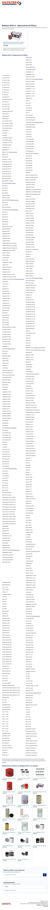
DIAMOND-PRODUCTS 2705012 (9, 327)
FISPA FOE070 (5, 384)
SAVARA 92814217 (30, 496)
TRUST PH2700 (29, 611)
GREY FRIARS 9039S (6, 582)
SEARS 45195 (28, 503)
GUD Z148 (4, 596)
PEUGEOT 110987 (29, 390)
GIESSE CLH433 (5, 528)
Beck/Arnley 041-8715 (7, 164)
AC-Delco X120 (5, 92)
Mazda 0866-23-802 (30, 206)
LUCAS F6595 (29, 136)
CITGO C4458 (5, 281)
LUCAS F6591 (29, 131)
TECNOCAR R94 (29, 556)
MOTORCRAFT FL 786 (30, 318)
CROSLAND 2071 (6, 296)
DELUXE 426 (5, 312)
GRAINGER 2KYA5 (6, 547)
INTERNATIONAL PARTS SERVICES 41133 (11, 695)
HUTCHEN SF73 (5, 666)
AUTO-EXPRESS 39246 (7, 140)
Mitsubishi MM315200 (30, 290)
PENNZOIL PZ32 (29, 388)
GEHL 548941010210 (6, 492)
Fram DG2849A (5, 466)
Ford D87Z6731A (6, 459)
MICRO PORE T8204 (30, 259)
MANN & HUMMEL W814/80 (32, 177)
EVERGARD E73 (5, 346)
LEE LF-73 (28, 100)
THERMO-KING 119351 (31, 582)
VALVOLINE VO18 (29, 642)
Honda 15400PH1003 (7, 654)
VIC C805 (28, 676)
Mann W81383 (29, 160)
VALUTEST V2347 (29, 640)
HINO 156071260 (6, 637)
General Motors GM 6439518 (8, 514)
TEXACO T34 (28, 565)
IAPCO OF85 (5, 680)
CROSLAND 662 (5, 303)
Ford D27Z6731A (6, 451)
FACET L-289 (5, 351)
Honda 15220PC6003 (6, 642)
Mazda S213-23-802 (30, 247)
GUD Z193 (4, 601)
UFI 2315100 (28, 621)
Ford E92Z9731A (5, 463)
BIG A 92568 (5, 193)
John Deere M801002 (6, 745)
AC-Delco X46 (5, 94)
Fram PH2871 (5, 471)
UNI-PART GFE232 (29, 625)
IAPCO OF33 (5, 675)
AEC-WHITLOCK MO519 (7, 99)
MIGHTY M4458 (29, 271)
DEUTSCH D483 (5, 322)
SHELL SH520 (28, 520)
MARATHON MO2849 (30, 182)
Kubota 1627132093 (30, 81)
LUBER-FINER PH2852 (30, 124)
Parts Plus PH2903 (30, 383)
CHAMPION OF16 (6, 269)
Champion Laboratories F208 (8, 274)
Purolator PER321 (29, 438)
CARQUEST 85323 (6, 236)
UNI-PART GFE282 (29, 630)
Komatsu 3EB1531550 (30, 67)
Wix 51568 (28, 716)
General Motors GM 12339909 (8, 499)
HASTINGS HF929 (6, 620)
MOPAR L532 (28, 297)
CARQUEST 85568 (6, 240)
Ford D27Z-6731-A (6, 449)
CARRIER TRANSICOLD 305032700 (9, 248)
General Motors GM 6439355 (8, 511)
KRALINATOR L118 (30, 72)
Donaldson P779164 (6, 336)
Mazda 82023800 (29, 230)
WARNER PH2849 (29, 693)
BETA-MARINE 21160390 (7, 181)
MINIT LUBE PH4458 (30, 280)
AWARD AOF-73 (5, 149)
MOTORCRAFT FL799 (30, 323)
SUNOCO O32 (29, 539)
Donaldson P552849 (6, 334)
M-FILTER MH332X (30, 151)
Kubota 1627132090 (30, 76)
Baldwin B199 (5, 154)
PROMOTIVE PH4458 (30, 417)
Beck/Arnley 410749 (6, 171)
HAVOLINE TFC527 (6, 630)
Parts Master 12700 (30, 378)
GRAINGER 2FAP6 (6, 545)
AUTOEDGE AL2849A (6, 145)
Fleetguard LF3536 (6, 399)
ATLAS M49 (4, 135)
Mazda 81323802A (30, 218)
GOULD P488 (5, 543)
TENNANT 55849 (29, 561)
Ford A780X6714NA (6, 439)
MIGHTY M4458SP (30, 273)
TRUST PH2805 (29, 613)
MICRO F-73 (28, 254)
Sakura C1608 (29, 484)
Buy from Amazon (13, 152)
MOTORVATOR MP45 (30, 328)
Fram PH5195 (5, 483)
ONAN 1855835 (29, 371)
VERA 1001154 (29, 659)
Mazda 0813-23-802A (30, 201)
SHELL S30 (28, 515)
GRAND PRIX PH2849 (6, 550)
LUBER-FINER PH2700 (30, 117)
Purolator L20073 (29, 434)
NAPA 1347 (28, 342)
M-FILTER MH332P (30, 148)
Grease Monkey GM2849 (7, 557)
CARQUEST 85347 (6, 238)
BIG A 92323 (5, 185)
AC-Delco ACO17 (6, 75)
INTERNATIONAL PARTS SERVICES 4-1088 (11, 690)
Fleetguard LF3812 (6, 403)
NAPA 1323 (28, 338)
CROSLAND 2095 (6, 298)
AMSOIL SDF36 (5, 118)
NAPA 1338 (28, 340)
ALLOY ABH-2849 (6, 109)
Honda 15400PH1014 (7, 659)
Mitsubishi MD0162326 (31, 285)
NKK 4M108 (28, 369)
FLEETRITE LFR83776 (6, 415)
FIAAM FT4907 (5, 360)
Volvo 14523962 (29, 681)
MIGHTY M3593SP (30, 266)
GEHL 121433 (5, 487)
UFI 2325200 (28, 623)
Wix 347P (28, 709)
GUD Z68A (4, 608)
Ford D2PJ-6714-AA (6, 454)
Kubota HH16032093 (30, 84)
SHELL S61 (28, 517)
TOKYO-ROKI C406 (30, 594)
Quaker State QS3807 (30, 453)
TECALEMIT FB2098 (30, 546)
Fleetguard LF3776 (6, 401)
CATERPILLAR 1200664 (7, 262)
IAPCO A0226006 (6, 673)
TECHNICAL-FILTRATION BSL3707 (33, 551)
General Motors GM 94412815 (8, 521)
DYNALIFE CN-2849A (6, 339)
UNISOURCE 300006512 (31, 633)
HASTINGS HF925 (6, 618)
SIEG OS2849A (29, 527)
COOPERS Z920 (5, 291)
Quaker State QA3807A (31, 450)
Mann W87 (28, 172)
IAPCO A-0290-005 (6, 671)
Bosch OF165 (5, 216)
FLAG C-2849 (5, 387)
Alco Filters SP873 (6, 104)
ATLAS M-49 (4, 133)
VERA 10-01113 (29, 654)
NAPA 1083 (28, 335)
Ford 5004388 (5, 423)
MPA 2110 (28, 331)
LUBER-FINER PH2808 (30, 119)
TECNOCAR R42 (29, 553)
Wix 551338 (28, 719)
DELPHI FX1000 (5, 310)
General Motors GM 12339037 (8, 497)
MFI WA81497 (29, 251)
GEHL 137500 (5, 490)
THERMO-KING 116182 (31, 580)
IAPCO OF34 (5, 678)
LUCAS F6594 (29, 134)
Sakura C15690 (29, 477)
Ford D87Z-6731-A (6, 456)
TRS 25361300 (29, 609)
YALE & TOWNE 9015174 (31, 743)
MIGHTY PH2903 (29, 275)
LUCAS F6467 (29, 129)
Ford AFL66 (4, 447)
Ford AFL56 (4, 444)
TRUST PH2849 (29, 616)
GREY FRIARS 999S (6, 584)
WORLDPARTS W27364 (30, 728)
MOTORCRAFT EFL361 (30, 309)
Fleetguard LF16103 (6, 391)
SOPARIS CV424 (29, 529)
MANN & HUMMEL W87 (31, 179)
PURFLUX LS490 (29, 429)
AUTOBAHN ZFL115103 (7, 142)
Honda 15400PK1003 (6, 663)
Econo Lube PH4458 (6, 344)
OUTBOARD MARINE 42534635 (32, 374)
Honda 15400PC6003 (6, 649)
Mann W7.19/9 (29, 158)
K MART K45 (4, 752)
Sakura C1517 (29, 474)
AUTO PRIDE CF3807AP (7, 137)
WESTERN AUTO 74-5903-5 (31, 704)
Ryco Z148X (28, 467)
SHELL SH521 (28, 522)
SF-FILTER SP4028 (29, 508)
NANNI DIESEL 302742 (31, 333)
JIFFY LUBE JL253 (5, 738)
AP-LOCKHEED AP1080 (7, 121)
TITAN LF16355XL (29, 589)
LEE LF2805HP (29, 110)
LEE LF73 (28, 112)
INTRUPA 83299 (5, 697)
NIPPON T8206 (29, 366)
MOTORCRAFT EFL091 (30, 302)
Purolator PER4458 (30, 441)
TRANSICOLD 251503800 (31, 604)
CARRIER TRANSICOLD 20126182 (9, 243)
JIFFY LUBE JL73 (5, 743)
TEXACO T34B (29, 568)
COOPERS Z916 (5, 288)
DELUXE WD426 (5, 317)
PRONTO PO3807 (29, 422)
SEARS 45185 (28, 501)
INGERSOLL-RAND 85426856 (8, 685)
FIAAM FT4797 (5, 358)
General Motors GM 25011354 (8, 502)
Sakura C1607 (29, 482)
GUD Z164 (4, 599)
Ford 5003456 (5, 420)
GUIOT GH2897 (5, 611)
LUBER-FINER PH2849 (30, 122)
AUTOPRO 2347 (5, 147)
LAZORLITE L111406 (30, 96)
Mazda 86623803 (29, 235)
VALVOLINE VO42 (29, 649)
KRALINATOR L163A (30, 74)
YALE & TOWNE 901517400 (31, 745)
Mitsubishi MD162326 (30, 287)
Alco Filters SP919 (6, 106)
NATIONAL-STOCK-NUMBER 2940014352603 (35, 350)
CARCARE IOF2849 (6, 228)
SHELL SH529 (28, 525)
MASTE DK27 (28, 196)
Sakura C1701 (29, 486)
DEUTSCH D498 (5, 324)
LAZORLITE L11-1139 (30, 88)
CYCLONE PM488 (6, 308)
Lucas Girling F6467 (30, 139)
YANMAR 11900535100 (31, 748)
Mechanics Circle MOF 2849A (32, 249)
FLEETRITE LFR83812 (6, 418)
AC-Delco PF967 (5, 89)
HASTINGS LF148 (6, 623)
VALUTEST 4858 (29, 637)
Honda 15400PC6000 (6, 647)
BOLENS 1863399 (6, 195)
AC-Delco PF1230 (6, 82)
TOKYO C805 (28, 592)
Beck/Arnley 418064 (6, 178)
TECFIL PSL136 (29, 549)
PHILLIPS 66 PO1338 (30, 395)
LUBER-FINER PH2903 (30, 127)
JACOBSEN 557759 (6, 735)
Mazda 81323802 (29, 215)
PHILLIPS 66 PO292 (30, 398)
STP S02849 (28, 534)
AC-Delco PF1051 (6, 77)
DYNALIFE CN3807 (6, 341)
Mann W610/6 (29, 155)
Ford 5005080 (5, 427)
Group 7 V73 (5, 592)
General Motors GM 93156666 (8, 519)
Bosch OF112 (5, 212)
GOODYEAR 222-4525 (7, 535)
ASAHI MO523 (5, 130)
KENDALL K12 (29, 60)
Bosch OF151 (5, 214)
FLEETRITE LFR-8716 (6, 411)
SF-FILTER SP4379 (29, 510)
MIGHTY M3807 (29, 268)
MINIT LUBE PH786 (30, 283)
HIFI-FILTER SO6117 (6, 635)
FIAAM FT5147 (5, 365)
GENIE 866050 (5, 526)
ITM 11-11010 (5, 716)
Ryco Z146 (28, 462)
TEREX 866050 (29, 563)
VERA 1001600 (29, 664)
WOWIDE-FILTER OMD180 (31, 736)
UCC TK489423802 (30, 618)
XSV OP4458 (28, 738)
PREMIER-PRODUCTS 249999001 (33, 410)
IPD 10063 (4, 699)
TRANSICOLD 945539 (30, 606)
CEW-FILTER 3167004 (6, 267)
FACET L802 (4, 353)
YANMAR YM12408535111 (31, 755)
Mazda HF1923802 (30, 244)
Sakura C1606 (29, 479)
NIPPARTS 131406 (29, 359)
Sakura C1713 (29, 489)
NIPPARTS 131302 (29, 354)
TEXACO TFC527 (29, 570)
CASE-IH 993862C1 (6, 255)
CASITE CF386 (5, 260)
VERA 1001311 (29, 661)
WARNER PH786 (29, 697)
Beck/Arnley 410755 (6, 173)
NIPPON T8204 (29, 364)
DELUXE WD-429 (5, 315)
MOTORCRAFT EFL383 (30, 311)
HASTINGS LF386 (6, 628)
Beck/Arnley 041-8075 (7, 161)
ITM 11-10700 (5, 714)
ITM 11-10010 (5, 711)
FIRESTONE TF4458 (6, 382)
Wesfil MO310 (29, 700)
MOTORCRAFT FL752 (30, 321)
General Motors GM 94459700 (8, 523)
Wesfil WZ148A (29, 702)
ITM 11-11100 (5, 719)
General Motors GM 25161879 (8, 509)
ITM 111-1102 (5, 731)
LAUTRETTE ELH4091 (30, 86)
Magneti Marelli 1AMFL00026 (32, 153)
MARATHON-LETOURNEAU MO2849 (33, 189)
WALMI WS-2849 (29, 688)
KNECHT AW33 (29, 62)
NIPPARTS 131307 (29, 357)
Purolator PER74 (29, 443)
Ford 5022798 (5, 430)
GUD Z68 (4, 606)
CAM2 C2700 (5, 224)
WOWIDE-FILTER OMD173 (31, 733)
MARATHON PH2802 (30, 184)
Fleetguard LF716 (6, 408)
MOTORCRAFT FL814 (30, 326)
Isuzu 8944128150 (6, 704)
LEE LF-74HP (28, 103)
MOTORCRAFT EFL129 (30, 304)
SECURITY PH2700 (30, 506)
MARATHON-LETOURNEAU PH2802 (33, 191)
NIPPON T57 (28, 362)
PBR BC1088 (28, 386)
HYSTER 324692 (5, 668)
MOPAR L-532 (29, 295)
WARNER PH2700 (29, 690)
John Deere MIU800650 (7, 747)
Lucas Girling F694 (30, 146)
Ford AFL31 (4, 442)
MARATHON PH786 (30, 187)
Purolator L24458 (29, 436)
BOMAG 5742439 (6, 197)
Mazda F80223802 (30, 239)
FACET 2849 (4, 348)
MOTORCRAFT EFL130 (30, 306)
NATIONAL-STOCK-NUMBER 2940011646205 (35, 347)
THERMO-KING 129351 (31, 587)
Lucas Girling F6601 (30, 144)
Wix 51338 (28, 712)
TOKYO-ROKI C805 (30, 597)
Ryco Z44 (28, 472)
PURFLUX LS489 (29, 426)
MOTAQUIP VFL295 (30, 299)
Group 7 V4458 (5, 589)
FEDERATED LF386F (6, 356)
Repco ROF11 (28, 458)
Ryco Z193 (28, 470)
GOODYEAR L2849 (6, 538)
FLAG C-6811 (5, 389)
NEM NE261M (29, 352)
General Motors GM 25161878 (8, 507)
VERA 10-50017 (29, 657)
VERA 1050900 (29, 666)
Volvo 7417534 (29, 683)
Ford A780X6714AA (6, 435)
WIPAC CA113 (29, 707)
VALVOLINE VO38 (29, 647)
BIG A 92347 (5, 190)
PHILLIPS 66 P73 (29, 393)
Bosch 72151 (5, 202)
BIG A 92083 (5, 183)
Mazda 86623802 (29, 232)
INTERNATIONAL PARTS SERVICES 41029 (11, 692)
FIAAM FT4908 (5, 363)
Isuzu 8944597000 (6, 707)
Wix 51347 (28, 714)
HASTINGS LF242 (6, 625)
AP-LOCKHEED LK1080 (7, 128)
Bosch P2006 (5, 219)
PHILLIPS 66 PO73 (30, 400)
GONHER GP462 (5, 533)
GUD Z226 (4, 604)
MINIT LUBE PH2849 (30, 278)
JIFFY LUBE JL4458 (6, 740)
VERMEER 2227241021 (30, 671)
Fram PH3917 (5, 478)
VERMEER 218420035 (30, 669)
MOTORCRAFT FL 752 (30, 316)
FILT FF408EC (5, 368)
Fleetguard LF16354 (6, 396)
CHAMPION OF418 (6, 272)
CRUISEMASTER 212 (6, 305)
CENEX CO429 (5, 264)
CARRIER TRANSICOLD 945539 (8, 250)
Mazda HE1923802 (30, 242)
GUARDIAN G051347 (6, 594)
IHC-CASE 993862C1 (6, 683)
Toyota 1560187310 (30, 601)
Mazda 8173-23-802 (30, 223)
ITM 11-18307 (5, 726)
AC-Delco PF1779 (6, 85)
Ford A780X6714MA (6, 437)
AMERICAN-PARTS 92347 (7, 111)
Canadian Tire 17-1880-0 (7, 226)
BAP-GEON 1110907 (6, 159)
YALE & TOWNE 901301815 (31, 740)
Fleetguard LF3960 (6, 406)
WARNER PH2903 (29, 695)
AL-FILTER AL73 (5, 101)
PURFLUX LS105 (29, 424)
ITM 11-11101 (5, 721)
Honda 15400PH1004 (7, 656)
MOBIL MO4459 (29, 292)
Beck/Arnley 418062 (6, 176)
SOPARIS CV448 (29, 532)
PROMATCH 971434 (30, 414)
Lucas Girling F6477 (30, 141)
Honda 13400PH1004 (7, 640)
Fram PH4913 (5, 480)
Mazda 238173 (29, 211)
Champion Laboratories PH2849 (9, 279)
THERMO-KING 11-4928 (31, 575)
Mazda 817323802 (30, 225)
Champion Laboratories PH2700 (9, 276)
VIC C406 (28, 673)
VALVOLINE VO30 (29, 645)
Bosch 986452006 (6, 209)
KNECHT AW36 (29, 64)
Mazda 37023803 (29, 213)
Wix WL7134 (28, 726)
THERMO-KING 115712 (31, 577)
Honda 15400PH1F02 (6, 661)
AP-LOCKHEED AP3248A (7, 125)
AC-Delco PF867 (5, 87)
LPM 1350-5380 (29, 115)
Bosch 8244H (5, 204)
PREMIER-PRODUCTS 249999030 (33, 412)
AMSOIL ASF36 (5, 113)
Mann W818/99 (29, 170)
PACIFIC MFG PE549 (30, 376)
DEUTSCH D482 (5, 320)
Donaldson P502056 (6, 332)
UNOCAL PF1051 (29, 635)
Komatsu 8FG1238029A (31, 69)
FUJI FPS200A (5, 485)
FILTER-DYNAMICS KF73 (7, 372)
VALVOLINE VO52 (29, 652)
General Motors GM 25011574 (8, 504)
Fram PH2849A (5, 468)
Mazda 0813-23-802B (30, 203)
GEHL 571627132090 (6, 495)
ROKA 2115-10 (29, 460)
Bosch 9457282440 (6, 207)
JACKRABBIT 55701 (6, 733)
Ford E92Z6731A (5, 461)
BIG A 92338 (5, 188)
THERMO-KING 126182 (31, 585)
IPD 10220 (4, 702)
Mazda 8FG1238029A (30, 237)
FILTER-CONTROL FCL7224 (8, 370)
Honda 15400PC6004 (6, 651)
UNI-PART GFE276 (29, 628)
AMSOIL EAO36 (5, 116)
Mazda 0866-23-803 (30, 208)
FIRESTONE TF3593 (6, 379)
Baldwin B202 (5, 157)
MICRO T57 (28, 256)
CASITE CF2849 (5, 257)
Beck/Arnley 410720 (6, 168)
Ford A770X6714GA (6, 432)
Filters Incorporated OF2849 (8, 375)
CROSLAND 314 (5, 300)
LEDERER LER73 (29, 98)
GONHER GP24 (5, 531)
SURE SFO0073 (29, 541)
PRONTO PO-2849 (30, 419)
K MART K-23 (5, 750)
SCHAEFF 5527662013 (30, 498)
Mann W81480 (29, 165)
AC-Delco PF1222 (6, 80)
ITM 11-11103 (5, 723)
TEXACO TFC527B (29, 573)
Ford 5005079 (5, 425)
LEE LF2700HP (29, 108)
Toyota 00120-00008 (30, 599)
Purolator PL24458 (30, 446)
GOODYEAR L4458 (6, 540)
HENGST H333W (5, 632)
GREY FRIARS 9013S (6, 562)
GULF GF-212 (5, 613)
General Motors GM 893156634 (9, 516)
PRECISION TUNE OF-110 (31, 405)
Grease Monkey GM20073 (8, 555)
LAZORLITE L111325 (30, 93)
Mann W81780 (29, 167)
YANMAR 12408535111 (31, 750)
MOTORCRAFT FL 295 (30, 314)
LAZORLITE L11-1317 (30, 91)
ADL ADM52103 (5, 97)
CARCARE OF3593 (6, 231)
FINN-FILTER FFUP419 (7, 377)
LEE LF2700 (28, 105)
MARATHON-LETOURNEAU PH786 (33, 194)
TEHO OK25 (28, 558)
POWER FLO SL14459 (30, 402)
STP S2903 (28, 537)
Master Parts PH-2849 (30, 199)
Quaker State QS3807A (31, 455)
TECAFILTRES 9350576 (30, 544)
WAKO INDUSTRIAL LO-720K (32, 685)
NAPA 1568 (28, 345)
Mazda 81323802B (30, 220)
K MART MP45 (29, 57)
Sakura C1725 (29, 491)
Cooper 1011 (5, 286)
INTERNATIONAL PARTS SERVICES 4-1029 (11, 687)
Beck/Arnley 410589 (6, 166)
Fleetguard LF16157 (6, 394)
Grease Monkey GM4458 (7, 559)
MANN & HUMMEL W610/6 (32, 175)
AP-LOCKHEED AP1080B (7, 123)
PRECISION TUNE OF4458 (31, 407)
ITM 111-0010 (5, 728)
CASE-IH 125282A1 (6, 252)
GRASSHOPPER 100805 (7, 552)
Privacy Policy (45, 906)
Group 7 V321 (5, 587)
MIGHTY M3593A (29, 263)
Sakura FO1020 (29, 493)
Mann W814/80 (29, 163)
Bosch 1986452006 (6, 200)
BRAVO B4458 (5, 221)
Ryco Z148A (28, 465)
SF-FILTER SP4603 (29, 513)
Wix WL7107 (28, 724)
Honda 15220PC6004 (6, 644)
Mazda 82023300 (29, 227)
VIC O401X (28, 678)
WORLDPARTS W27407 (30, 731)
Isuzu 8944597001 (6, 709)
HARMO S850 (5, 615)
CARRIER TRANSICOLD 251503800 (9, 245)
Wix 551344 (28, 721)
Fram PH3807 (5, 473)
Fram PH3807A (5, 475)
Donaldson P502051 (6, 329)
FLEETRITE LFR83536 (6, 413)
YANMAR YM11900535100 (31, 752)
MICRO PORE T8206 (30, 261)
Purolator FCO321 (29, 431)
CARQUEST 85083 (6, 233)
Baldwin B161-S (5, 152)
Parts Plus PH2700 (30, 381)
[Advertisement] (25, 14)
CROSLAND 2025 (6, 293)
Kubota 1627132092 (30, 79)
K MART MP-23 (5, 755)
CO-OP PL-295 (5, 284)
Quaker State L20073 (30, 448)
